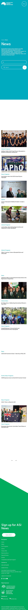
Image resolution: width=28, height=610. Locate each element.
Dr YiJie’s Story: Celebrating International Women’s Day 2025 (13, 303)
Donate (3, 557)
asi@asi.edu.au (4, 567)
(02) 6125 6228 (5, 565)
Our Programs (4, 546)
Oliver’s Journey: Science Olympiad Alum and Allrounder (12, 253)
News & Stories (4, 555)
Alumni (3, 548)
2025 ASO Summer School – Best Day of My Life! (13, 353)
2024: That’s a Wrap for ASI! (8, 402)
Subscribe (8, 535)
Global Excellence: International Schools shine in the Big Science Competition (13, 278)
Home (2, 40)
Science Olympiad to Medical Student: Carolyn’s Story (12, 202)
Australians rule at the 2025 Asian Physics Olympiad (11, 177)
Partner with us (4, 553)
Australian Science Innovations (7, 4)
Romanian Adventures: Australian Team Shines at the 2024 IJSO (13, 427)
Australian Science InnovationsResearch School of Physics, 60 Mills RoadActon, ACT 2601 (11, 572)
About (2, 544)
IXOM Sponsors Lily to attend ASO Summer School (13, 377)
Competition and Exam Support (8, 559)
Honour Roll (4, 550)
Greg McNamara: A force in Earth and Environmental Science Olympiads (10, 329)
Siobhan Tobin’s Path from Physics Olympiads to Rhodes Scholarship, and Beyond (13, 152)
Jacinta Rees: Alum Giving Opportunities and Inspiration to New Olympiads (12, 227)
